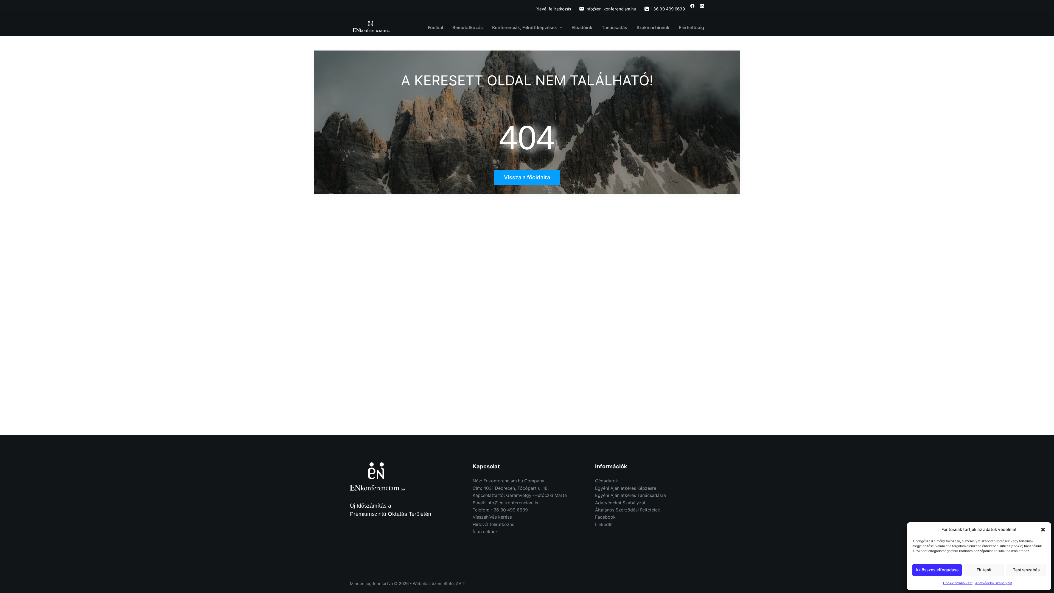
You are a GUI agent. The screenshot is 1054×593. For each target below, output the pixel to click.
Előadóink (581, 27)
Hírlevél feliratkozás (551, 9)
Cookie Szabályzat (957, 583)
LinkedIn (603, 524)
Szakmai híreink (653, 27)
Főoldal (435, 27)
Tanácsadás (614, 27)
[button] (1043, 529)
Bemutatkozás (467, 27)
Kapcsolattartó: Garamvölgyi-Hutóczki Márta (520, 495)
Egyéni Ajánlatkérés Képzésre (625, 488)
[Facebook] (692, 6)
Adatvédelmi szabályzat (993, 583)
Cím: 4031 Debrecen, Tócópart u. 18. (511, 488)
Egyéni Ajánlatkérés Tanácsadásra (630, 495)
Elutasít (984, 569)
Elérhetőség (691, 27)
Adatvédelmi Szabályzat (620, 502)
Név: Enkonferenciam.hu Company (508, 480)
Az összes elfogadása (937, 569)
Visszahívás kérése (492, 517)
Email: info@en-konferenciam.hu (506, 502)
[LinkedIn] (702, 6)
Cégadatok (606, 480)
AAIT (460, 583)
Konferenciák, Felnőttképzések (524, 27)
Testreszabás (1026, 569)
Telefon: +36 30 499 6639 (500, 510)
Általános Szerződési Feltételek (627, 510)
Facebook (605, 517)
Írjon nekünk (485, 531)
